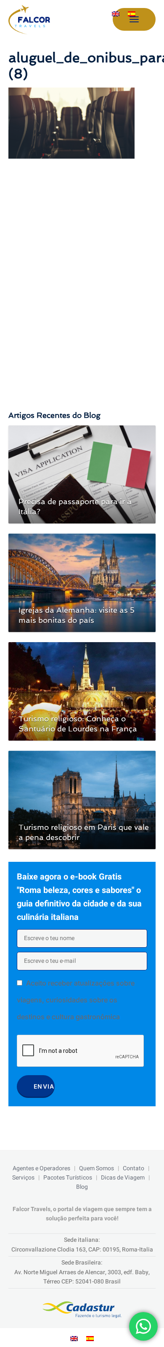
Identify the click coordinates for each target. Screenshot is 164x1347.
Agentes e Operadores (41, 1168)
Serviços (23, 1177)
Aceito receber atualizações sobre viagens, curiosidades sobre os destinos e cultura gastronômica (76, 1000)
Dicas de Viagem (123, 1177)
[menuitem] (116, 14)
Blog (82, 1186)
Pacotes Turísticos (67, 1177)
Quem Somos (96, 1168)
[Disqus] (82, 276)
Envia (44, 1086)
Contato (133, 1168)
